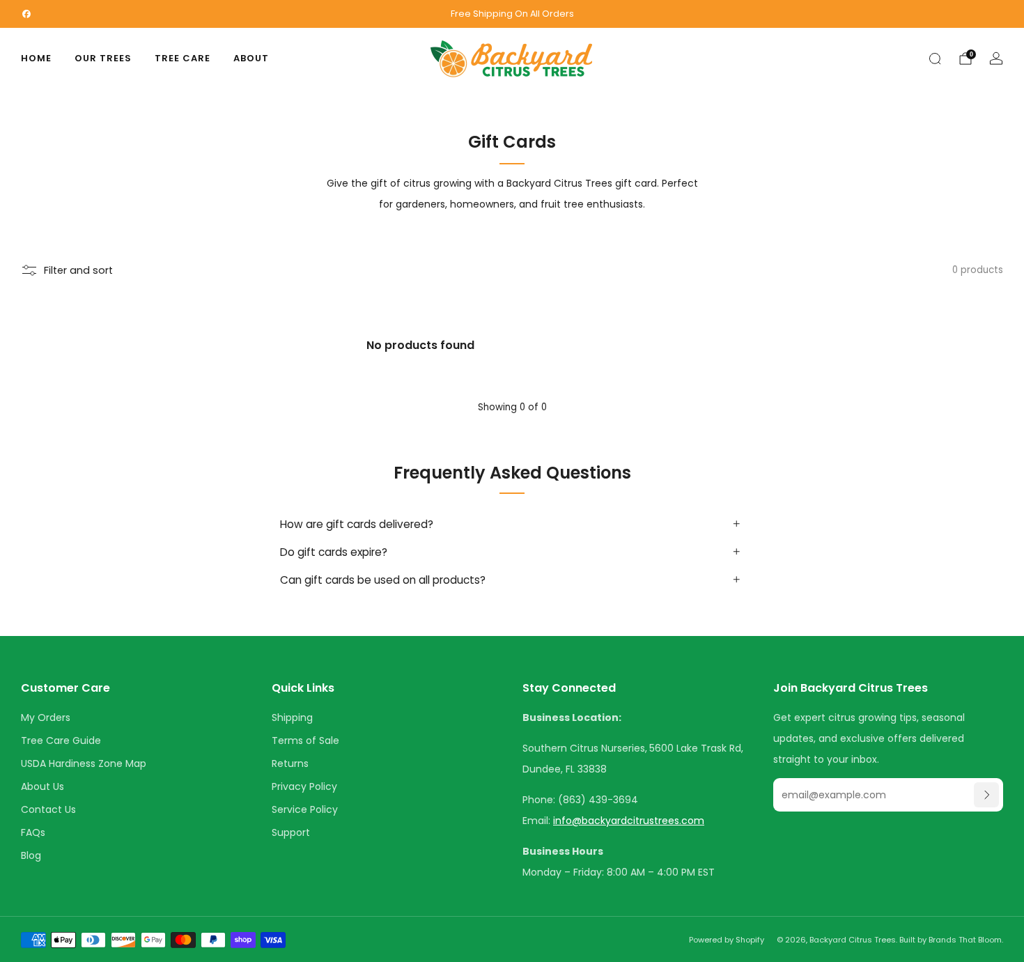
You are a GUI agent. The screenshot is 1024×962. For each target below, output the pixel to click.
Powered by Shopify (726, 939)
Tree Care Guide (61, 740)
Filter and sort (78, 270)
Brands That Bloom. (966, 939)
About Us (42, 786)
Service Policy (305, 809)
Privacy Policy (304, 786)
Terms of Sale (305, 740)
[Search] (935, 58)
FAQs (33, 832)
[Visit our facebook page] (26, 14)
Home (36, 58)
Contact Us (48, 809)
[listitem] (512, 13)
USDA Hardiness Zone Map (83, 763)
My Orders (45, 717)
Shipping (292, 717)
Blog (31, 855)
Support (291, 832)
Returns (290, 763)
